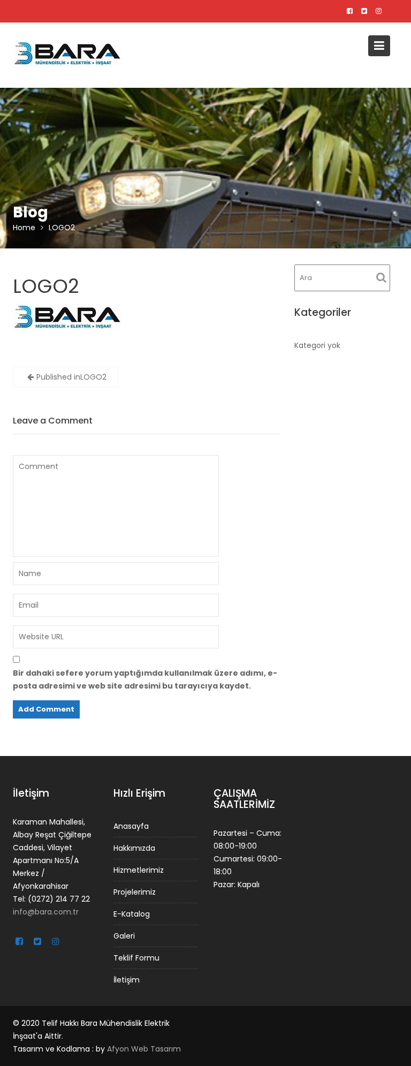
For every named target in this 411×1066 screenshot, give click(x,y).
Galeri (124, 935)
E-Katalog (131, 913)
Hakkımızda (134, 847)
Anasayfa (131, 825)
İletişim (126, 979)
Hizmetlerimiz (138, 869)
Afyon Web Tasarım (144, 1049)
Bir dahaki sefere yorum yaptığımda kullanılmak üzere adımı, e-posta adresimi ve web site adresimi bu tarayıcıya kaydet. (145, 679)
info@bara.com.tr (46, 911)
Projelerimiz (134, 891)
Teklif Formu (136, 957)
